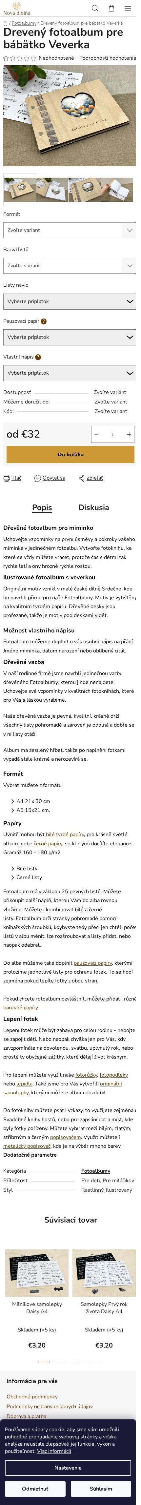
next (134, 1272)
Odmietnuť (35, 1489)
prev (7, 1272)
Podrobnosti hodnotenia (107, 58)
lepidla (24, 1083)
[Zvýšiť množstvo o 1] (129, 434)
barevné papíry (20, 1007)
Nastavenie (68, 1468)
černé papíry (48, 843)
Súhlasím (101, 1489)
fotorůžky (86, 1075)
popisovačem (65, 1137)
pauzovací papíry (93, 963)
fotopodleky (114, 1075)
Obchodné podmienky (32, 1396)
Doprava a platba (26, 1416)
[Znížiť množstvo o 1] (96, 434)
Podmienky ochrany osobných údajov (50, 1406)
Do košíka (71, 454)
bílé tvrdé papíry (65, 834)
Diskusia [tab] (93, 507)
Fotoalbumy (95, 1171)
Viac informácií (54, 1451)
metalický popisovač (26, 1146)
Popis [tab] (42, 507)
